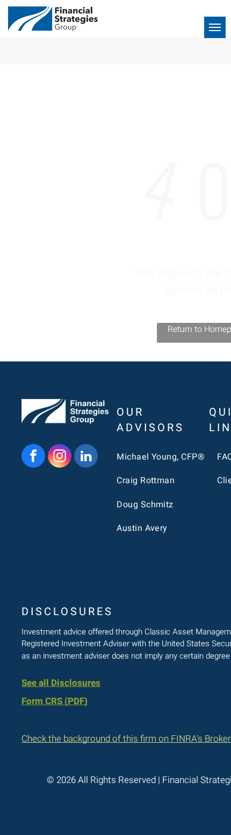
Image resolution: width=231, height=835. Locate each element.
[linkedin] (86, 457)
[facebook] (33, 457)
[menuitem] (161, 457)
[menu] (215, 27)
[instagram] (59, 457)
